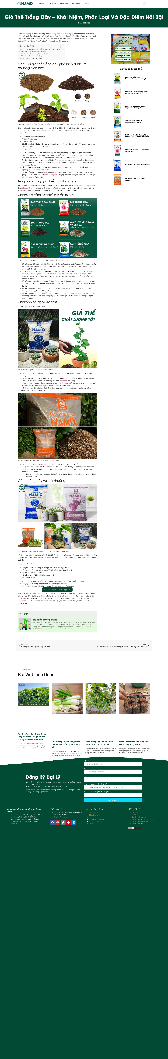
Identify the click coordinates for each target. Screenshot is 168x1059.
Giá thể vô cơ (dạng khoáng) (33, 56)
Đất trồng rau (94, 813)
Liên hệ (87, 3)
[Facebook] (52, 822)
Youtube (71, 629)
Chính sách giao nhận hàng (142, 819)
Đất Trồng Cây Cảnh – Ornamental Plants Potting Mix (136, 78)
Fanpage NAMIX (24, 601)
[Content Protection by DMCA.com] (134, 829)
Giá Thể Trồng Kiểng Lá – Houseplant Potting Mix (134, 121)
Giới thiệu (41, 3)
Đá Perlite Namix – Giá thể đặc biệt (57, 590)
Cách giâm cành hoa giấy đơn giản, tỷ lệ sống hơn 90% (133, 743)
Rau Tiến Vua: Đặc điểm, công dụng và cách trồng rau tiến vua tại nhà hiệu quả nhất (32, 736)
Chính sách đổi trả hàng (141, 823)
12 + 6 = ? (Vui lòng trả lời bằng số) (96, 792)
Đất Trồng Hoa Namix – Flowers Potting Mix (137, 150)
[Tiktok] (63, 822)
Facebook (46, 629)
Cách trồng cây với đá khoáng (31, 58)
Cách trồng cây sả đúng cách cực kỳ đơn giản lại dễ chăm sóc (66, 744)
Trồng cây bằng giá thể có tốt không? (33, 51)
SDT (85, 768)
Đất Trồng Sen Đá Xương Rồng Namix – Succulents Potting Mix (137, 136)
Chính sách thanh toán (140, 821)
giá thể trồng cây (50, 174)
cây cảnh (63, 381)
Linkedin (63, 629)
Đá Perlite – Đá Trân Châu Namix (137, 165)
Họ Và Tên (88, 761)
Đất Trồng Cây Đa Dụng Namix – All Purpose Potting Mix (137, 92)
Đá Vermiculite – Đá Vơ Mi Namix (135, 179)
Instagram (55, 629)
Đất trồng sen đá (95, 821)
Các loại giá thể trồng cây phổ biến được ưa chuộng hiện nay (41, 49)
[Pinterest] (68, 822)
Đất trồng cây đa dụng (97, 817)
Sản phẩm (52, 3)
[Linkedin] (73, 822)
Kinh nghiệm (64, 3)
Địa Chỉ (86, 776)
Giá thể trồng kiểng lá (97, 819)
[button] (144, 3)
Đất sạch (92, 824)
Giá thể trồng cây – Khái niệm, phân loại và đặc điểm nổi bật (84, 16)
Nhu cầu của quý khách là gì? (95, 784)
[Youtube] (57, 822)
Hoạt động (76, 3)
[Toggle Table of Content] (61, 46)
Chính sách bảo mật (139, 817)
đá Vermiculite (41, 464)
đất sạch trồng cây (28, 188)
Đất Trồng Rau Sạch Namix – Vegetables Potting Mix (136, 107)
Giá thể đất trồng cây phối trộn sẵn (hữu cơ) (37, 54)
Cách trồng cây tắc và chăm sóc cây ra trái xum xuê (99, 743)
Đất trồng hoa (36, 274)
